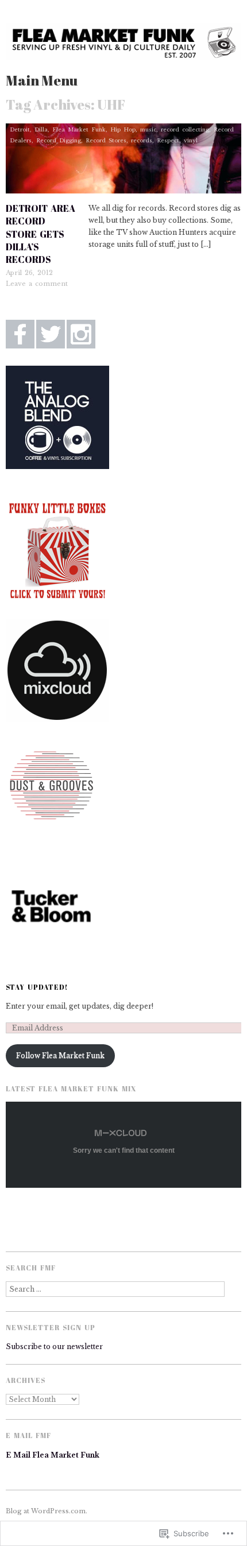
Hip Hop (123, 129)
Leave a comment (37, 284)
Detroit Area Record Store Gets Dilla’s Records (40, 234)
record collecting (185, 129)
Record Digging (58, 140)
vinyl (191, 140)
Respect (168, 140)
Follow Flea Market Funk (60, 1055)
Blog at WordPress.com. (46, 1511)
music (148, 129)
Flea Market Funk (79, 129)
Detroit (20, 129)
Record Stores (106, 140)
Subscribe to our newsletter (54, 1346)
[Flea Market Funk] (123, 46)
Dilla (41, 129)
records (141, 140)
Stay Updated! (37, 986)
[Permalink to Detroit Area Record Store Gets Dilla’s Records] (123, 161)
